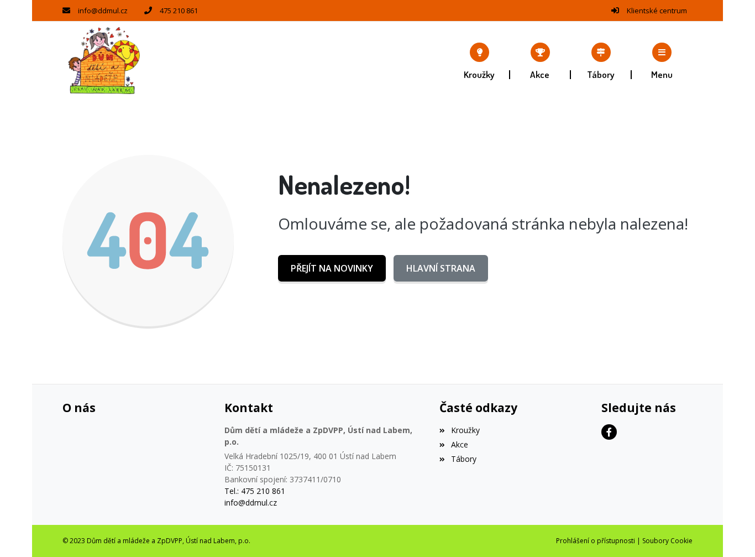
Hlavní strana (440, 268)
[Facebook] (609, 432)
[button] (662, 61)
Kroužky (465, 430)
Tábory (463, 459)
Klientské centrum (657, 10)
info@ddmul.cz (103, 10)
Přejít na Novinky (332, 268)
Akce (459, 444)
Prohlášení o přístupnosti (595, 540)
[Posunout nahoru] (730, 532)
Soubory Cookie (667, 540)
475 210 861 (179, 10)
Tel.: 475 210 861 (254, 491)
